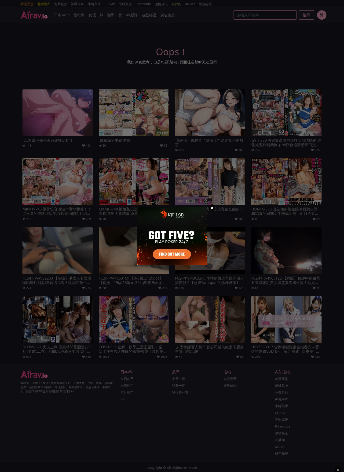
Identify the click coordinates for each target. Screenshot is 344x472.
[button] (212, 207)
